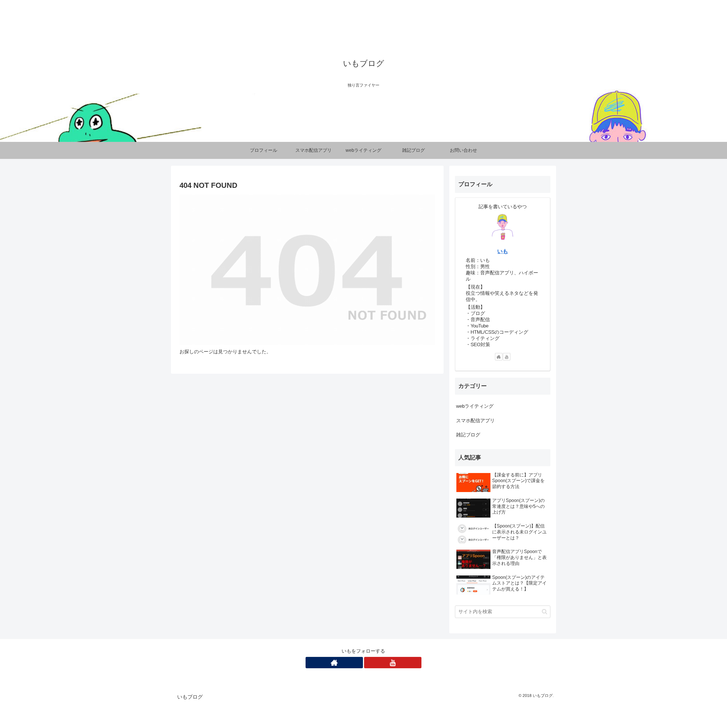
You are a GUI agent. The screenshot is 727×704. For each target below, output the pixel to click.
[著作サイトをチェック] (498, 356)
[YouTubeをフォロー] (506, 356)
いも (502, 251)
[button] (545, 611)
